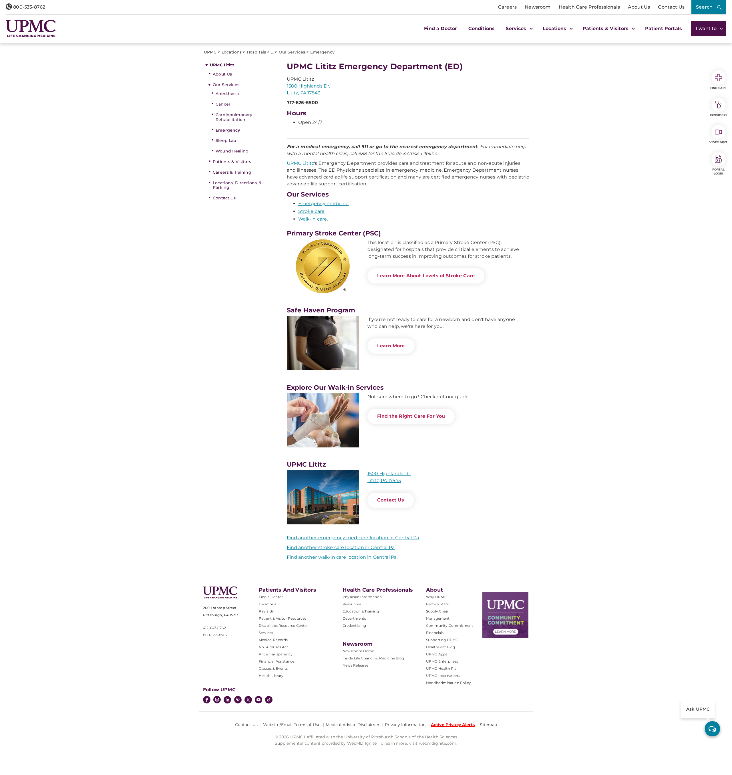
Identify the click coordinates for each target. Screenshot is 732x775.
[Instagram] (217, 700)
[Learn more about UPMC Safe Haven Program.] (323, 343)
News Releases (356, 665)
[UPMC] (31, 28)
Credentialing (354, 625)
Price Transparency (276, 654)
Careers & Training (232, 172)
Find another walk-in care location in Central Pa (342, 557)
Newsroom (537, 7)
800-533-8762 (28, 7)
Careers (507, 7)
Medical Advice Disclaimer (353, 724)
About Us (639, 7)
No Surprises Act (273, 647)
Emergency (228, 130)
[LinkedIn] (227, 700)
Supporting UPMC (442, 640)
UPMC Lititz (222, 65)
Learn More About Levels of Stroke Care (426, 275)
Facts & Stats (437, 604)
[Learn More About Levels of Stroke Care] (323, 266)
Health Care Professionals (589, 7)
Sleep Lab (226, 140)
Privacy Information (405, 724)
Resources (352, 604)
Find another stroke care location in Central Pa (341, 547)
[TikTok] (268, 699)
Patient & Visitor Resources (282, 618)
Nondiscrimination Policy (448, 683)
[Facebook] (206, 700)
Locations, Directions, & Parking (237, 185)
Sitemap (488, 724)
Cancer (223, 104)
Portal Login (718, 171)
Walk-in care (312, 219)
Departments (354, 618)
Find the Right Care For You (411, 416)
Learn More (391, 345)
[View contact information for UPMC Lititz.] (323, 497)
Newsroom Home (358, 651)
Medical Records (273, 640)
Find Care (718, 88)
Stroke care (311, 211)
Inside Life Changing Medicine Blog (373, 658)
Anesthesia (227, 93)
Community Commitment (449, 625)
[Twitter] (248, 699)
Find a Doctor (440, 28)
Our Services (226, 84)
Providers (718, 115)
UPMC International (443, 675)
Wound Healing (232, 151)
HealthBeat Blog (440, 647)
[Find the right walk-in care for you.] (323, 420)
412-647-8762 (214, 628)
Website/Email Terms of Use (292, 724)
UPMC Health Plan (442, 668)
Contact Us (671, 7)
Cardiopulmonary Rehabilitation (234, 117)
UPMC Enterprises (442, 661)
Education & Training (361, 611)
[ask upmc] (712, 728)
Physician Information (362, 597)
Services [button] (517, 28)
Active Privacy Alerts (453, 724)
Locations (267, 604)
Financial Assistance (276, 661)
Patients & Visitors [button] (606, 28)
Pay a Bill (267, 611)
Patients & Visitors (232, 161)
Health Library (271, 675)
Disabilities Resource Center (283, 625)
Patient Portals (663, 28)
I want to (707, 28)
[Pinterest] (238, 700)
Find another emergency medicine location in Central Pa (353, 537)
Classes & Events (273, 668)
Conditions (481, 28)
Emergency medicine (323, 203)
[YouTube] (258, 700)
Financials (435, 633)
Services (266, 633)
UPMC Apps (436, 654)
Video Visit (718, 142)
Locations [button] (555, 28)
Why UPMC (436, 597)
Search (704, 7)
